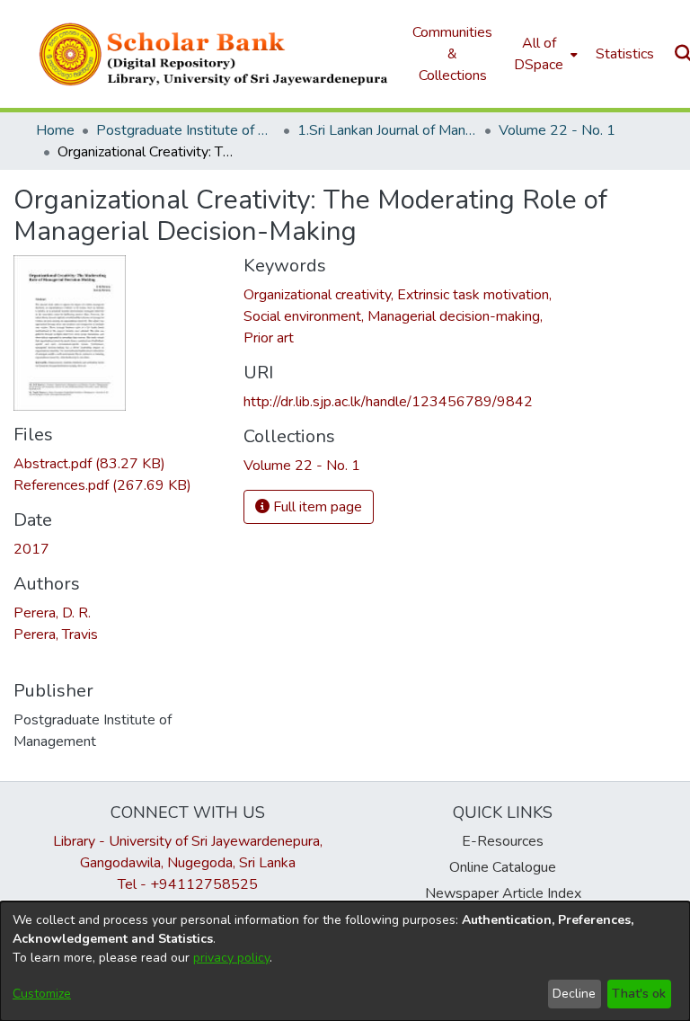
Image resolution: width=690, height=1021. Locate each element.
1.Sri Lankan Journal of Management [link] (387, 130)
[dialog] (345, 961)
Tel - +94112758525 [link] (188, 884)
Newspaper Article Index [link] (503, 893)
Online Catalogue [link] (502, 867)
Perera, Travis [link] (55, 634)
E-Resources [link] (503, 841)
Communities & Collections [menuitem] (452, 53)
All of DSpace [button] (538, 54)
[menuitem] (544, 54)
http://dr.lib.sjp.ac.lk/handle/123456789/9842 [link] (388, 402)
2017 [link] (31, 549)
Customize (42, 993)
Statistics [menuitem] (625, 54)
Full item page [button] (316, 507)
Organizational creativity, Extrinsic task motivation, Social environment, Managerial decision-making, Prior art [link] (397, 316)
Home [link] (55, 130)
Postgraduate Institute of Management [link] (186, 130)
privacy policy (231, 957)
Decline (574, 993)
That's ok (639, 993)
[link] (89, 464)
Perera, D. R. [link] (52, 613)
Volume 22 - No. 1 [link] (557, 130)
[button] (214, 54)
